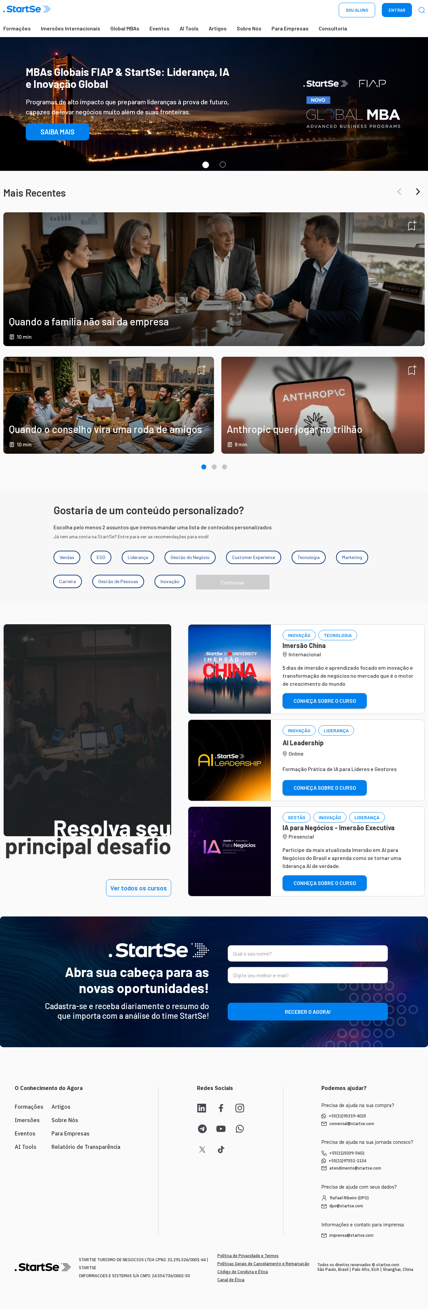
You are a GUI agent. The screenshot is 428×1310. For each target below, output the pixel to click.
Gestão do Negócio (190, 557)
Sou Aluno (357, 10)
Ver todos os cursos (138, 888)
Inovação (169, 581)
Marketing (352, 557)
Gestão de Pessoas (118, 581)
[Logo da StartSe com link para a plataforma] (27, 10)
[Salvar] (412, 225)
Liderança (138, 557)
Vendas (67, 557)
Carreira (67, 581)
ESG (101, 557)
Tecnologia (309, 557)
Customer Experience (253, 557)
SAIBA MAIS (57, 156)
